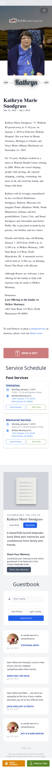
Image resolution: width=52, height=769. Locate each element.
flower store (36, 333)
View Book (14, 525)
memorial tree (38, 328)
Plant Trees (36, 407)
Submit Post (26, 618)
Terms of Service (34, 756)
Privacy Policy (17, 756)
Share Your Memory (18, 569)
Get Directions (16, 407)
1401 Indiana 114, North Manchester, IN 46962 (23, 400)
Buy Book (30, 525)
